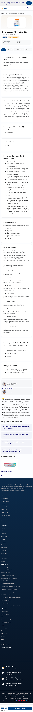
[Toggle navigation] (31, 8)
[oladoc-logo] (4, 8)
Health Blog (4, 628)
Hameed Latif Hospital (6, 569)
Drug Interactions (19, 49)
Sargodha (3, 550)
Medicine (8, 13)
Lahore (3, 531)
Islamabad (3, 533)
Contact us (4, 509)
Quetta (3, 556)
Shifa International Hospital (8, 583)
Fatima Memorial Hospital (7, 575)
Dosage (10, 49)
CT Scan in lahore (5, 617)
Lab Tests (3, 642)
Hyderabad (4, 561)
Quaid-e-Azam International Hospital (10, 586)
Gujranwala (4, 544)
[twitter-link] (14, 701)
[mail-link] (24, 701)
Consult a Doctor (21, 708)
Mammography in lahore (7, 619)
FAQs (2, 518)
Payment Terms (5, 507)
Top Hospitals (4, 564)
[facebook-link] (16, 701)
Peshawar (3, 542)
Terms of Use (4, 512)
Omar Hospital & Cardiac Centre (9, 578)
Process (3, 520)
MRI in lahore (4, 611)
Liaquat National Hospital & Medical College (12, 606)
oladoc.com (24, 697)
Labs (2, 639)
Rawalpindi (4, 536)
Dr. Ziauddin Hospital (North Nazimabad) (11, 597)
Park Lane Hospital (5, 600)
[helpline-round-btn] (28, 8)
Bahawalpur (4, 553)
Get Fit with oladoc (6, 644)
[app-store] (8, 653)
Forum (2, 631)
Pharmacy (3, 636)
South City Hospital (6, 594)
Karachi (3, 528)
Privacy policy (4, 498)
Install (28, 3)
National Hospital (5, 572)
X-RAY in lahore (5, 614)
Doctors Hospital (5, 567)
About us (3, 495)
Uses (3, 49)
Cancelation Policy (6, 515)
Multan (3, 539)
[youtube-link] (21, 701)
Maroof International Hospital (8, 592)
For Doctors (4, 633)
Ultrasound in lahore (6, 622)
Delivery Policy (5, 501)
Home (2, 13)
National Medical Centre (7, 603)
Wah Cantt (4, 558)
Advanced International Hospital (9, 589)
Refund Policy (4, 504)
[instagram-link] (19, 701)
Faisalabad (4, 547)
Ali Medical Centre (5, 581)
